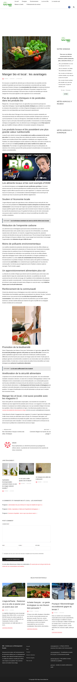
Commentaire (6, 524)
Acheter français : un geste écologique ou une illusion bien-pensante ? (38, 605)
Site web (37, 545)
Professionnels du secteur (33, 4)
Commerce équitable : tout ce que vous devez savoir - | (22, 513)
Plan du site (29, 660)
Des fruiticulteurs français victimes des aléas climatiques (13, 433)
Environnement (34, 1)
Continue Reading (7, 627)
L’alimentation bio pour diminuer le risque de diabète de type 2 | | (25, 504)
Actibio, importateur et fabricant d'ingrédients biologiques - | (23, 509)
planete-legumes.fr (55, 658)
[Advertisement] (38, 21)
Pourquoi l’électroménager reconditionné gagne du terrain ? (63, 607)
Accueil (17, 1)
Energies (24, 1)
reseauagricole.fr (55, 646)
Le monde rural (56, 1)
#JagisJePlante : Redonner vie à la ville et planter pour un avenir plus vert (13, 604)
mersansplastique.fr (55, 652)
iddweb (6, 78)
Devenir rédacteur (30, 654)
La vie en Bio (45, 1)
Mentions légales (30, 657)
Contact (28, 652)
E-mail (20, 545)
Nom (3, 545)
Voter (66, 94)
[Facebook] (69, 7)
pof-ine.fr (53, 665)
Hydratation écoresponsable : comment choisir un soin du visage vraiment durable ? (9, 484)
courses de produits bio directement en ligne (14, 410)
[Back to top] (75, 680)
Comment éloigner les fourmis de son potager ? (40, 433)
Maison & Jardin (19, 4)
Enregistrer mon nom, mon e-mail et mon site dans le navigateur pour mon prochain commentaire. (24, 553)
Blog (27, 649)
